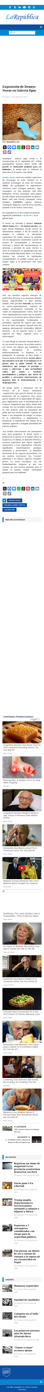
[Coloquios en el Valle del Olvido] (7, 1316)
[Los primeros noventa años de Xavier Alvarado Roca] (7, 1333)
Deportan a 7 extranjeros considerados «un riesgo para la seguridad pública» (25, 1231)
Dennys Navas (9, 177)
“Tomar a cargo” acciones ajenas (23, 1349)
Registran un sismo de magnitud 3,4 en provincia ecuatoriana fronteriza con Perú (27, 1167)
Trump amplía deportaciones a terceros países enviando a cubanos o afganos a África (26, 1205)
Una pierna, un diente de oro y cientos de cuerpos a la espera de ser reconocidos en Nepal (27, 1256)
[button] (40, 27)
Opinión (10, 1279)
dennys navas (14, 500)
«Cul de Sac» (27, 215)
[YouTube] (24, 7)
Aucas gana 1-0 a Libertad (23, 1184)
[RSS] (34, 7)
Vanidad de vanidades (26, 1299)
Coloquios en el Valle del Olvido (26, 1315)
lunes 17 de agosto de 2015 (16, 97)
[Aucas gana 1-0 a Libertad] (7, 1185)
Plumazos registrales (26, 1285)
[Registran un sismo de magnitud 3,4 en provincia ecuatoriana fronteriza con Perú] (7, 1165)
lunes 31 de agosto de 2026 (27, 1175)
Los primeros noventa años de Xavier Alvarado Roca (27, 1333)
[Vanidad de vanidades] (7, 1302)
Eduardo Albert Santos (14, 505)
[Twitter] (15, 7)
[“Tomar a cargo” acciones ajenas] (7, 1349)
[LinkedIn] (19, 7)
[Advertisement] (22, 59)
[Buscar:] (22, 33)
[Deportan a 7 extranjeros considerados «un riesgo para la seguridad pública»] (7, 1227)
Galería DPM (9, 510)
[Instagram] (29, 7)
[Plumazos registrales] (7, 1288)
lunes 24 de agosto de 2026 (27, 1340)
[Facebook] (10, 7)
